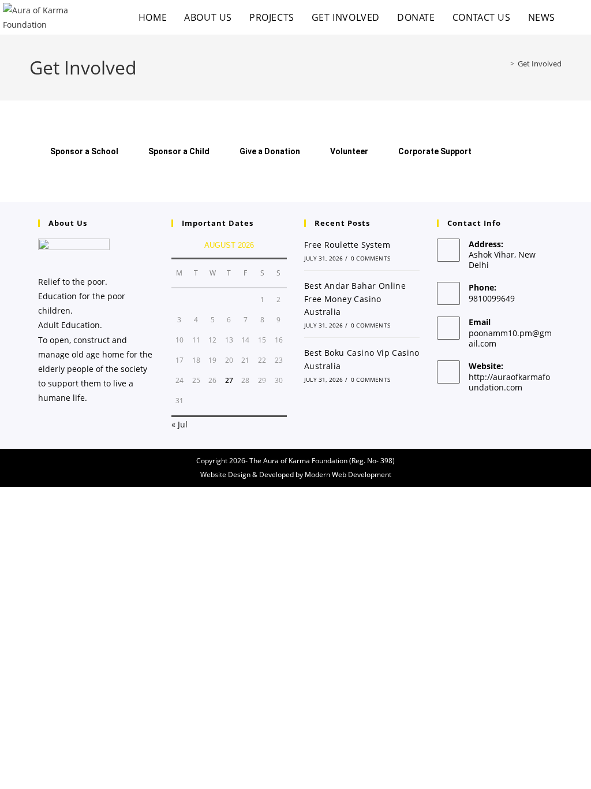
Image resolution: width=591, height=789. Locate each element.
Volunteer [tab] (349, 151)
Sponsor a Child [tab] (179, 151)
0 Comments (370, 258)
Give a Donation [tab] (270, 151)
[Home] (504, 63)
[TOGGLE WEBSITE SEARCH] (576, 17)
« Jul (179, 424)
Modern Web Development (348, 474)
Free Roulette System (347, 244)
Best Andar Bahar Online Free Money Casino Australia (355, 298)
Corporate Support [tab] (435, 151)
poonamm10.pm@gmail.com (510, 338)
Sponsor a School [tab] (84, 151)
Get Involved (540, 63)
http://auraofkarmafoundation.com (509, 382)
